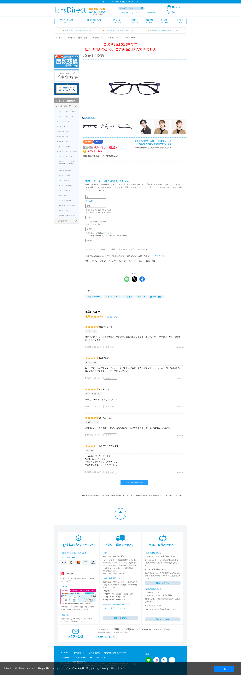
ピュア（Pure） (64, 210)
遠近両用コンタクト (63, 141)
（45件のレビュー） (113, 317)
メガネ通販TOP (97, 38)
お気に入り (114, 156)
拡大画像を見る (90, 118)
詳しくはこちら (120, 618)
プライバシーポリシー (83, 657)
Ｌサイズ (128, 296)
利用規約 (65, 657)
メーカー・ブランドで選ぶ (65, 156)
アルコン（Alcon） (65, 175)
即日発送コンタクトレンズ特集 (67, 151)
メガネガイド (158, 256)
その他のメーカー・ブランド (68, 215)
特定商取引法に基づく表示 (115, 653)
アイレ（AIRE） (64, 195)
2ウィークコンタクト (64, 121)
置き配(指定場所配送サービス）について (119, 604)
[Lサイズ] (107, 233)
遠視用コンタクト (62, 136)
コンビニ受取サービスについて (116, 608)
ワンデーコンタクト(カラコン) (66, 116)
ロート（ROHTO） (65, 190)
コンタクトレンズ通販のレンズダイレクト (71, 38)
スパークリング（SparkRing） (68, 205)
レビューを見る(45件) (95, 156)
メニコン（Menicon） (65, 185)
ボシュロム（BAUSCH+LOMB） (65, 169)
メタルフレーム (113, 296)
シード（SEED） (64, 180)
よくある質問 (94, 653)
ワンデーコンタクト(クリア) (66, 111)
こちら (114, 637)
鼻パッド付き (156, 296)
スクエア (89, 201)
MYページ (65, 653)
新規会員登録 (151, 12)
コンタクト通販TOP (63, 106)
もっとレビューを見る (134, 482)
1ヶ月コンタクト (62, 126)
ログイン (138, 12)
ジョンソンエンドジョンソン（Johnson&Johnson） (68, 162)
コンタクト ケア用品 (63, 146)
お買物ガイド (125, 12)
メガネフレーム (114, 38)
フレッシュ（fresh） (65, 200)
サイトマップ (101, 657)
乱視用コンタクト (62, 131)
